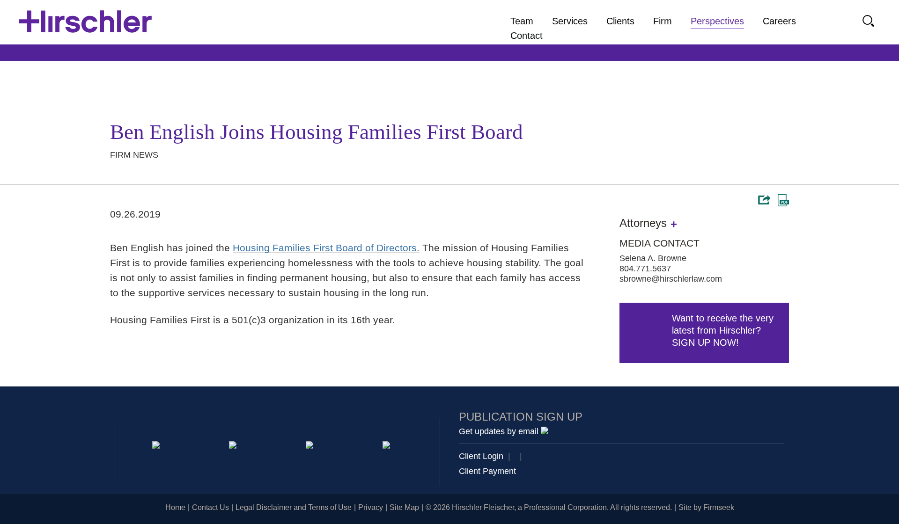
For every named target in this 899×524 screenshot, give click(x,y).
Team (521, 21)
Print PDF (783, 200)
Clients (620, 21)
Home (175, 507)
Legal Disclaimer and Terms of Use (294, 507)
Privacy (370, 507)
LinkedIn (234, 446)
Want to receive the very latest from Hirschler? (723, 330)
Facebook (388, 446)
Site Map (404, 507)
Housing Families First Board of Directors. (326, 247)
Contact (526, 35)
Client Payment (487, 471)
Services (570, 21)
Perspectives (717, 21)
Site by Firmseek (706, 507)
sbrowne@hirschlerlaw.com (670, 279)
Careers (779, 21)
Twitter (311, 446)
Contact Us (210, 507)
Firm (662, 21)
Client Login (481, 456)
